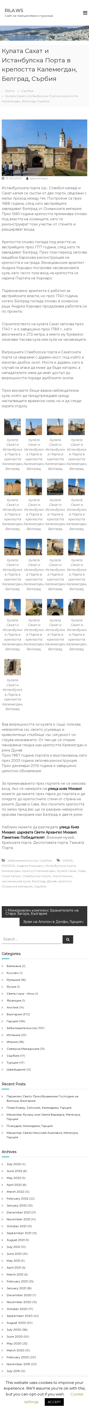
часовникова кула (16, 881)
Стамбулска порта (36, 876)
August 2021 (16, 1240)
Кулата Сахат (66, 871)
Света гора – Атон (20, 993)
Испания (13, 1035)
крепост (64, 881)
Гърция (12, 1021)
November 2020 (19, 1302)
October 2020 (17, 1309)
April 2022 (14, 1185)
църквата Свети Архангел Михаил (47, 832)
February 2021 (17, 1281)
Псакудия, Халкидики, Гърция (30, 1126)
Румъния (13, 980)
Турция (12, 1062)
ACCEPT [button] (54, 1402)
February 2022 (17, 1198)
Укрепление (62, 876)
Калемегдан (11, 871)
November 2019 (18, 1364)
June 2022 (14, 1171)
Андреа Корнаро (30, 865)
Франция (14, 1000)
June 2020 (15, 1336)
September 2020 (20, 1316)
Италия (12, 1042)
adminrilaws (39, 178)
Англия (12, 1007)
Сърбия (27, 91)
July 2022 (14, 1164)
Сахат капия (11, 876)
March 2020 (15, 1350)
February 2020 (18, 1357)
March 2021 (15, 1274)
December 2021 (18, 1212)
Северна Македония (23, 1049)
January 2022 (17, 1205)
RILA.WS (14, 10)
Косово (13, 973)
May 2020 (14, 1343)
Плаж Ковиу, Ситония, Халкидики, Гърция (39, 1107)
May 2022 (14, 1178)
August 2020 (16, 1323)
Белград (38, 881)
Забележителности (23, 860)
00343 (67, 860)
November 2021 (18, 1219)
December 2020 (19, 1295)
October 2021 (16, 1226)
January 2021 (16, 1288)
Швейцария (16, 1069)
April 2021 (14, 1267)
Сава (82, 871)
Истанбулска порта (60, 865)
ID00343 (8, 865)
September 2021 (19, 1233)
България (14, 1014)
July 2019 (13, 1371)
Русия (11, 986)
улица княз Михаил (65, 788)
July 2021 (13, 1247)
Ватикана (14, 966)
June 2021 (14, 1254)
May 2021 (13, 1260)
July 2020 (14, 1329)
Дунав (51, 881)
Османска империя (17, 886)
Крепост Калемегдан (38, 871)
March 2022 (15, 1191)
